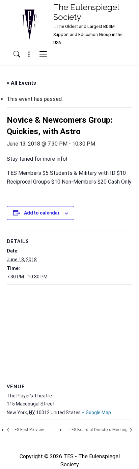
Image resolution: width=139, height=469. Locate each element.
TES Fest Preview (27, 429)
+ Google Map (96, 412)
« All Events (21, 83)
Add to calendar (42, 213)
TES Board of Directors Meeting (98, 429)
